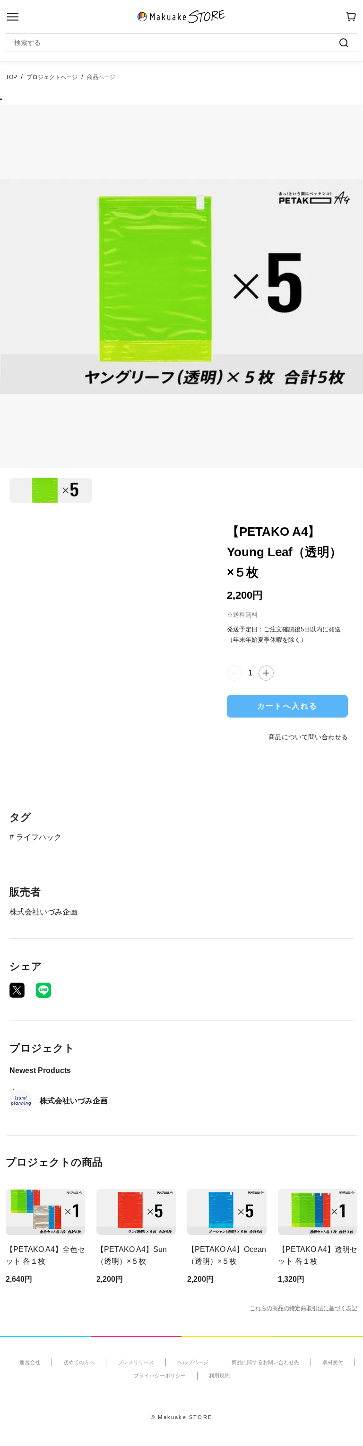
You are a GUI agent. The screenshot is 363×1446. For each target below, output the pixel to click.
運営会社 (29, 1362)
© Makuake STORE (181, 1417)
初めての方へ (79, 1362)
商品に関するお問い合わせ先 (265, 1362)
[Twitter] (17, 990)
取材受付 (332, 1362)
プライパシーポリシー (160, 1375)
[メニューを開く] (13, 16)
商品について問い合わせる (308, 737)
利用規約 (219, 1375)
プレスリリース (136, 1362)
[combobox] (176, 42)
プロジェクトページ (52, 77)
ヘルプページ (192, 1362)
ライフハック (38, 837)
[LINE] (43, 990)
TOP (11, 77)
